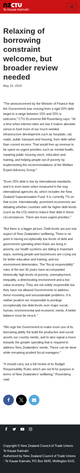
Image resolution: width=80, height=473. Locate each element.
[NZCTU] (16, 7)
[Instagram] (30, 429)
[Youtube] (22, 429)
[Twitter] (14, 429)
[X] (21, 400)
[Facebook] (8, 400)
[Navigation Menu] (72, 6)
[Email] (34, 400)
